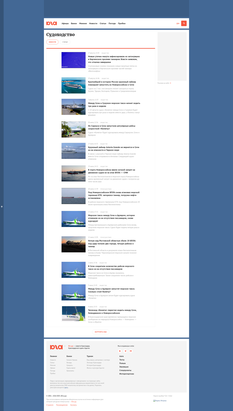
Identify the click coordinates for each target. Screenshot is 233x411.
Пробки (121, 23)
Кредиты (70, 365)
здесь (66, 387)
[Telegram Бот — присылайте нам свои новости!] (131, 351)
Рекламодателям (62, 405)
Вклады (69, 363)
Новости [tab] (52, 42)
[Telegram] (125, 351)
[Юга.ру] (51, 23)
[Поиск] (184, 23)
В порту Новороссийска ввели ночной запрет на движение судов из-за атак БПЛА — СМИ (111, 171)
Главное (53, 356)
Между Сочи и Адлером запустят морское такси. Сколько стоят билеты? (111, 290)
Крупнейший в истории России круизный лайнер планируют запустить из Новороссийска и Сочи (112, 83)
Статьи (103, 23)
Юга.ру (70, 346)
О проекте (49, 405)
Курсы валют (71, 368)
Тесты (121, 360)
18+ (177, 23)
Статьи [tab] (65, 42)
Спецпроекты (125, 370)
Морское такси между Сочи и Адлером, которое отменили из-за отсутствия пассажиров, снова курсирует (111, 218)
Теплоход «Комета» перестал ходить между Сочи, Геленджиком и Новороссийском (112, 311)
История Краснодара (94, 365)
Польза (122, 363)
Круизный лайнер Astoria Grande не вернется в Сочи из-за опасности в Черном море (113, 148)
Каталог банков (72, 360)
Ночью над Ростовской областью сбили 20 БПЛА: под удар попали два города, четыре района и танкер (112, 243)
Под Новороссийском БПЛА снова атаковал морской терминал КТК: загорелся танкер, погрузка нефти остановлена (113, 195)
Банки (74, 23)
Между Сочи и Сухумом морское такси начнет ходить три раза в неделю (114, 104)
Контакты (73, 405)
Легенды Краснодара (94, 363)
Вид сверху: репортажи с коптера (98, 360)
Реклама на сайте (163, 83)
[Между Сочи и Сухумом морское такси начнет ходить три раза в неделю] (74, 107)
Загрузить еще (101, 332)
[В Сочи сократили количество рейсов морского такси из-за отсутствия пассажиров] (74, 270)
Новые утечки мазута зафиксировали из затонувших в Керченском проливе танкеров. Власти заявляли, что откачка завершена (114, 59)
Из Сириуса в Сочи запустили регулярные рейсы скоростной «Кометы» (111, 127)
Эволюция (123, 367)
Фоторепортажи (126, 374)
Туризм (90, 356)
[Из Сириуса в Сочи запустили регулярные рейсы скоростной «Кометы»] (74, 129)
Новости (93, 23)
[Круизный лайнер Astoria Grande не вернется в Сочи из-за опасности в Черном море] (74, 151)
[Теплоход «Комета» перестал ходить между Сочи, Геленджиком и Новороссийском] (74, 314)
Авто (121, 356)
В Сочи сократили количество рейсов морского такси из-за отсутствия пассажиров (111, 267)
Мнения (83, 23)
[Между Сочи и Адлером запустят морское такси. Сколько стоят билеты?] (74, 292)
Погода (112, 23)
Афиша (65, 23)
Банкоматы (70, 371)
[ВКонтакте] (120, 351)
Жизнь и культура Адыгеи (95, 368)
